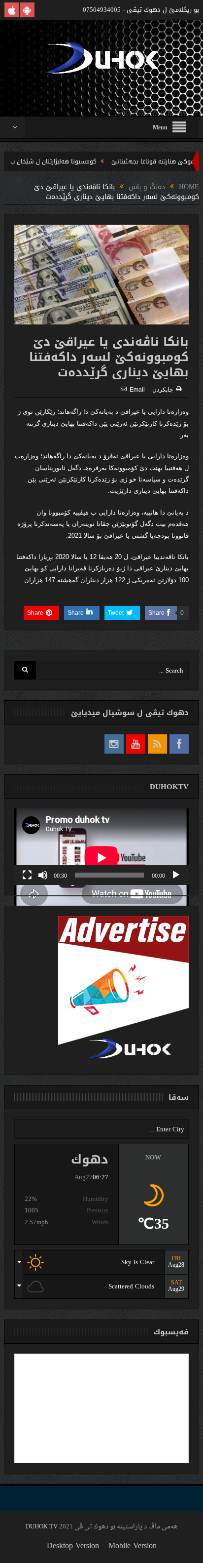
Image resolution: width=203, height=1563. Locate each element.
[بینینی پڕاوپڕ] (27, 875)
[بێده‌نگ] (43, 875)
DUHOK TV (42, 1527)
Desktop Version (73, 1545)
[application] (101, 846)
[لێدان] (176, 875)
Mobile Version (132, 1545)
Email (137, 389)
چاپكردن (162, 389)
